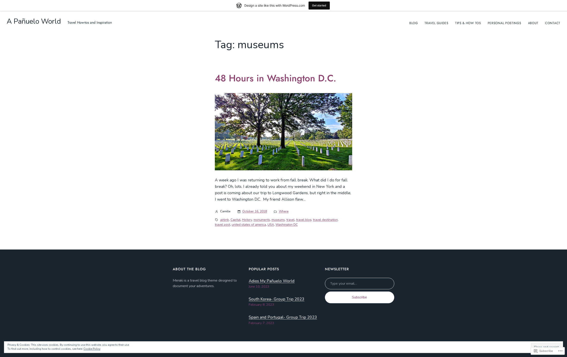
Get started (319, 5)
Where (284, 211)
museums (278, 220)
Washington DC (287, 225)
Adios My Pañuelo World (272, 281)
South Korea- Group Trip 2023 (276, 299)
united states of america (249, 225)
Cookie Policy (91, 349)
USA (271, 225)
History (247, 220)
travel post (222, 225)
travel (290, 220)
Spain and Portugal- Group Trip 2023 (283, 317)
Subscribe (359, 297)
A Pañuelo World (34, 21)
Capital (236, 220)
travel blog (303, 220)
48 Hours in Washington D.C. (275, 78)
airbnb (224, 220)
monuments (262, 220)
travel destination (325, 220)
